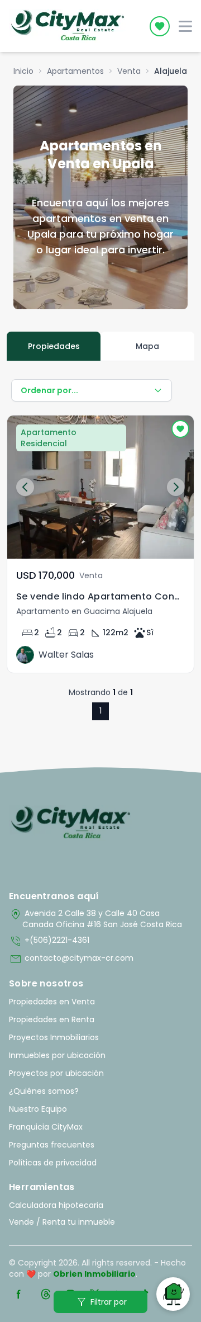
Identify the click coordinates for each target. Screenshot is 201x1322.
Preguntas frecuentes (51, 1144)
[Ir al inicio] (70, 823)
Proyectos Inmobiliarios (54, 1037)
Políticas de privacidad (53, 1162)
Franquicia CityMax (46, 1126)
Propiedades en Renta (51, 1019)
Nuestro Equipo (38, 1109)
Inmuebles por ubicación (57, 1055)
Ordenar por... (49, 390)
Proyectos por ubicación (56, 1073)
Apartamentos (75, 71)
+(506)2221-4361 (49, 941)
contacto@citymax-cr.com (71, 959)
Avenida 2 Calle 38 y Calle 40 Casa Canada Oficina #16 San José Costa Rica (95, 919)
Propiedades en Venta (52, 1001)
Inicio (23, 71)
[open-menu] (185, 26)
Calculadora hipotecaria (56, 1205)
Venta (129, 71)
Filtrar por (101, 1302)
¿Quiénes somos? (44, 1091)
